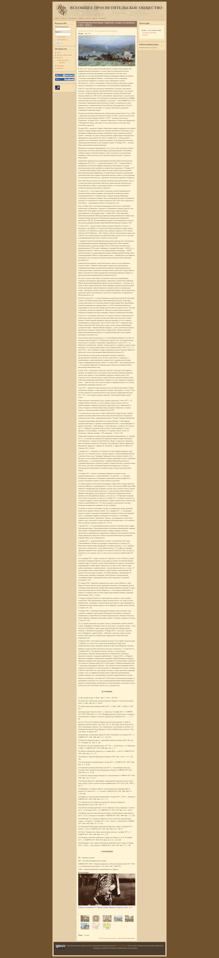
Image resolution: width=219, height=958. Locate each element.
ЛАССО (88, 18)
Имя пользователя (62, 27)
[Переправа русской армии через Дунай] (106, 65)
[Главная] (62, 15)
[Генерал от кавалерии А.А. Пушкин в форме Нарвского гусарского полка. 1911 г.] (106, 905)
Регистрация (61, 37)
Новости (64, 18)
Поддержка (60, 66)
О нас (58, 52)
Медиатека (102, 18)
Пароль (58, 32)
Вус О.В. (88, 33)
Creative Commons (121, 946)
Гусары (86, 935)
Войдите (101, 938)
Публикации (73, 18)
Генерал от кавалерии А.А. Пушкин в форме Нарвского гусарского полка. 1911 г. (105, 907)
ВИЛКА (81, 18)
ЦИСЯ (95, 18)
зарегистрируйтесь (111, 938)
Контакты (60, 68)
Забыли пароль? (62, 40)
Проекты (60, 58)
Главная (57, 18)
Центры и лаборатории (64, 55)
